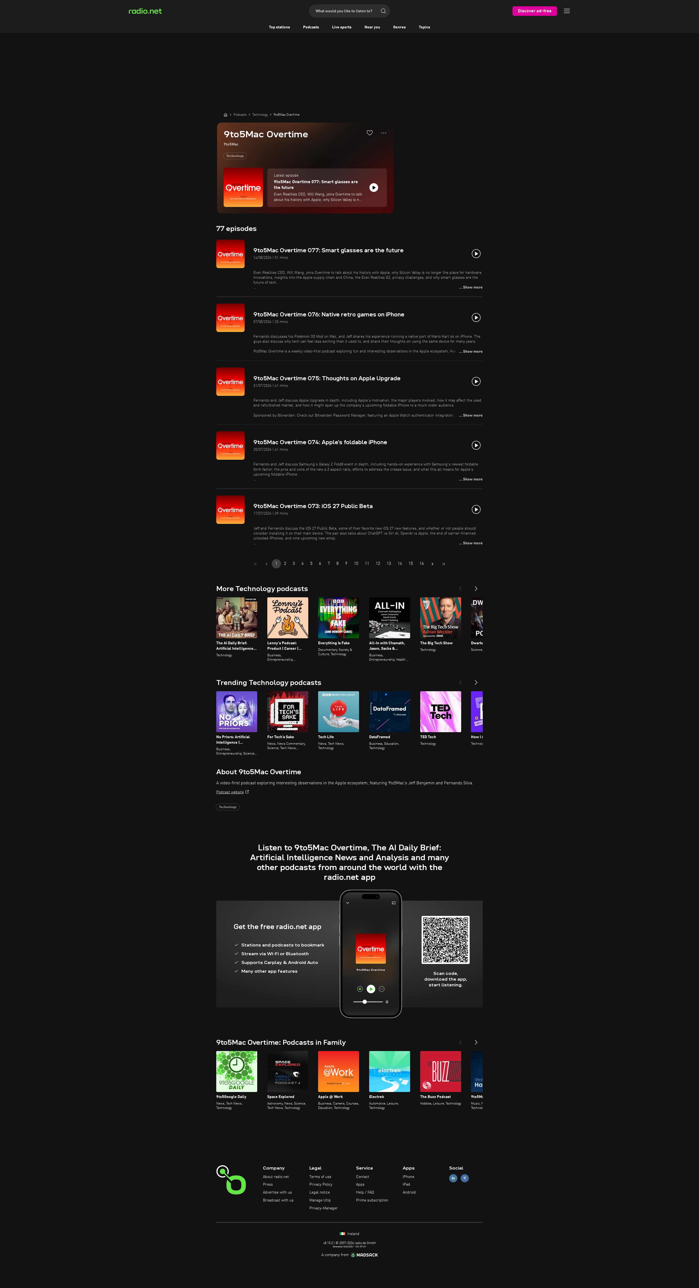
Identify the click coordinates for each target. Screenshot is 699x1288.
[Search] (383, 11)
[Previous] (460, 586)
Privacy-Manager (323, 1208)
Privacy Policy (320, 1184)
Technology (235, 156)
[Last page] (443, 564)
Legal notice (319, 1192)
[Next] (476, 586)
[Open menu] (567, 11)
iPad (406, 1184)
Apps (360, 1184)
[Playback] (373, 187)
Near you (372, 27)
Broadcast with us (278, 1200)
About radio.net (276, 1177)
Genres (399, 27)
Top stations (279, 27)
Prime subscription (372, 1200)
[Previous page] (266, 564)
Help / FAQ (365, 1192)
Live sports (341, 27)
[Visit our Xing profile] (465, 1178)
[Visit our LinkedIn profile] (453, 1178)
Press (268, 1184)
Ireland (352, 1234)
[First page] (255, 564)
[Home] (225, 114)
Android (409, 1192)
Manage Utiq (320, 1200)
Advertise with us (277, 1192)
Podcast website (230, 792)
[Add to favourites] (369, 132)
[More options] (384, 133)
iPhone (408, 1177)
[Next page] (432, 564)
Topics (424, 27)
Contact (362, 1177)
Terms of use (320, 1177)
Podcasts (311, 27)
